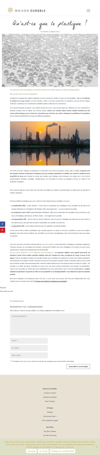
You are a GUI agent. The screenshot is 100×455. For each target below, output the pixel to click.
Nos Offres (50, 427)
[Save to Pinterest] (2, 230)
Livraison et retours (50, 393)
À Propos (50, 408)
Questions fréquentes (50, 397)
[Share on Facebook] (2, 224)
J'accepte (31, 451)
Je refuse (43, 451)
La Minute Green (54, 31)
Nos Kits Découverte (50, 435)
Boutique (50, 412)
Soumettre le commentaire (78, 366)
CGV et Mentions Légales (50, 420)
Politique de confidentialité (62, 451)
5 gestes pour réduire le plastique (46, 281)
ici (21, 190)
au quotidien (62, 281)
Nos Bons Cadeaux (50, 431)
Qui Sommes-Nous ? (50, 416)
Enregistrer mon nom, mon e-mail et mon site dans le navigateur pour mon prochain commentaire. (43, 361)
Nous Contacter (50, 401)
